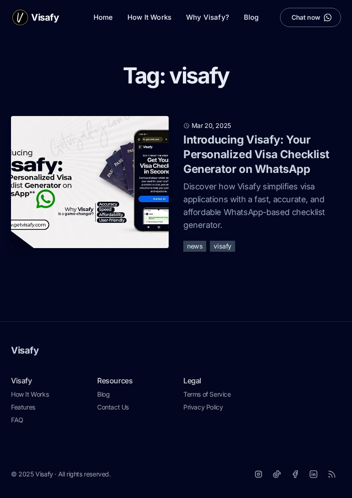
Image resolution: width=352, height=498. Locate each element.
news (195, 246)
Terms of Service (207, 394)
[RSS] (332, 474)
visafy (222, 246)
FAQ (17, 420)
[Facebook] (295, 474)
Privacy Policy (203, 407)
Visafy (25, 350)
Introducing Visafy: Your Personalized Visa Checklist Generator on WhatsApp (256, 154)
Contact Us (113, 407)
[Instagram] (258, 474)
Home (103, 17)
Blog (251, 17)
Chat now (306, 17)
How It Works (149, 17)
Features (23, 407)
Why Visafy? (207, 17)
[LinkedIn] (313, 474)
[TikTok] (277, 474)
